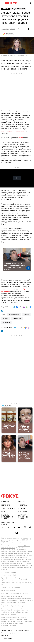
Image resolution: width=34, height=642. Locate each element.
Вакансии (22, 512)
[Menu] (2, 3)
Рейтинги (5, 505)
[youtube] (19, 527)
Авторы (21, 508)
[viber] (24, 527)
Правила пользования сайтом (7, 517)
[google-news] (30, 527)
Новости (5, 502)
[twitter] (8, 527)
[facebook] (3, 527)
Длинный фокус (8, 508)
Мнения (21, 502)
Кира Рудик (17, 318)
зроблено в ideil (7, 638)
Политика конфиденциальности (13, 633)
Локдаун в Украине (18, 9)
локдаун (7, 322)
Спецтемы (22, 505)
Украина (5, 9)
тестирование (14, 314)
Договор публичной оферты (23, 517)
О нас (3, 512)
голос (6, 318)
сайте (20, 138)
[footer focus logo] (10, 496)
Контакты (4, 635)
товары (27, 314)
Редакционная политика (7, 523)
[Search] (31, 3)
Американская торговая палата (13, 131)
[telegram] (14, 527)
